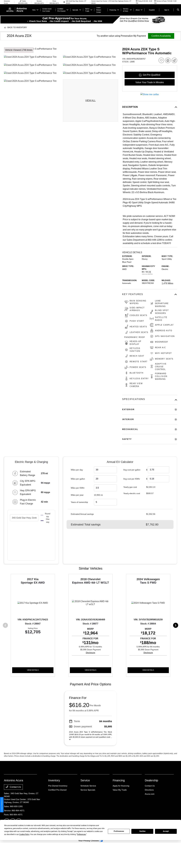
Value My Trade (120, 790)
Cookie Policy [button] (24, 834)
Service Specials (87, 790)
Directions (149, 790)
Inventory (54, 780)
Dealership (151, 780)
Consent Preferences (2, 805)
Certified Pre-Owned (57, 790)
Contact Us (15, 787)
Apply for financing (121, 786)
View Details (33, 670)
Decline (142, 831)
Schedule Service (88, 786)
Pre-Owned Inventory (57, 786)
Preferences (119, 831)
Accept (166, 831)
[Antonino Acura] (17, 9)
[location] (64, 2)
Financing (119, 780)
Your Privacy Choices (88, 840)
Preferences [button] (81, 834)
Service (85, 780)
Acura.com (149, 794)
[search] (178, 10)
